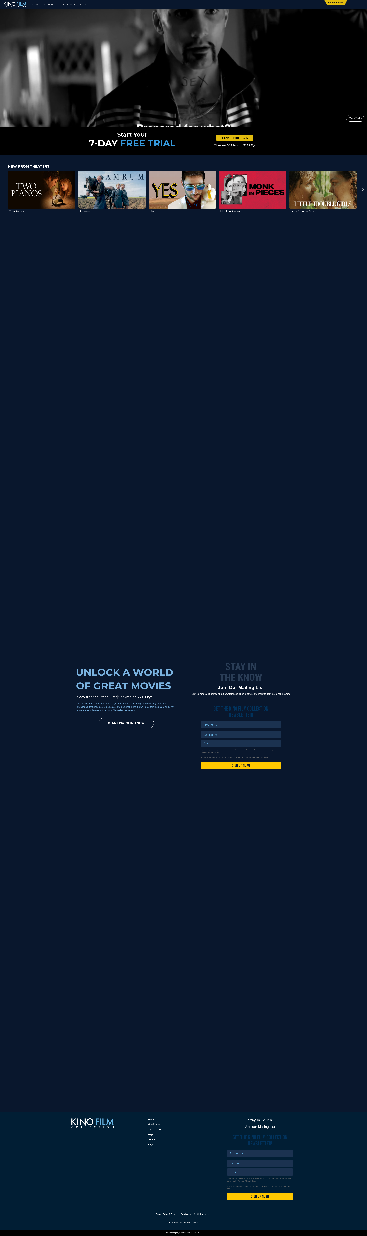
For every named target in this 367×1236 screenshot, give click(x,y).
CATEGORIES (70, 4)
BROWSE (36, 4)
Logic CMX (196, 1233)
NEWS (83, 4)
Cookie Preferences (202, 1214)
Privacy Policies (213, 752)
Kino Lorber (154, 1124)
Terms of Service (257, 757)
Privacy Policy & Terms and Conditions (173, 1214)
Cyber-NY (183, 1233)
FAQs (150, 1144)
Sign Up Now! (241, 765)
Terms (204, 752)
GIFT (58, 4)
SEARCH (48, 4)
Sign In (358, 4)
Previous (4, 189)
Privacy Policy (243, 757)
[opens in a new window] (183, 291)
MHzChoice (154, 1129)
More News (275, 1052)
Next (363, 189)
